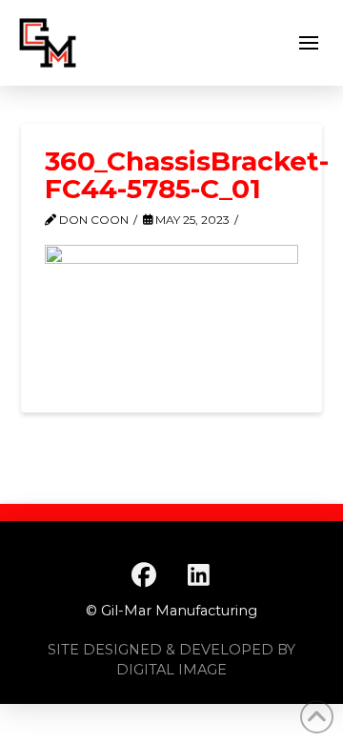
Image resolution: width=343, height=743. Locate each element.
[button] (308, 43)
